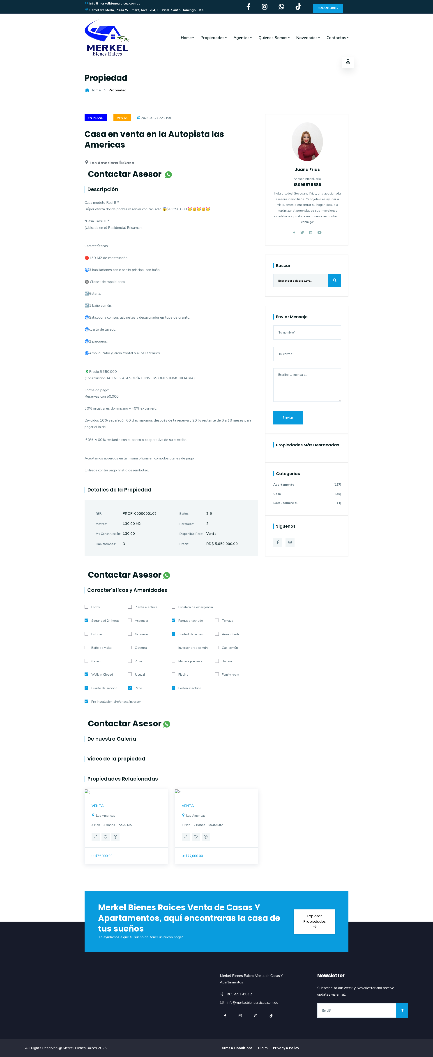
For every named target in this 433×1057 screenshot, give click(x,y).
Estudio (96, 634)
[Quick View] (96, 837)
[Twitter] (302, 232)
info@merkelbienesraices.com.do (114, 3)
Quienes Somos (272, 37)
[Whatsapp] (281, 8)
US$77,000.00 (192, 856)
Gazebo (96, 661)
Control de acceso (191, 634)
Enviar (288, 417)
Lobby (95, 607)
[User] (348, 62)
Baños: (184, 514)
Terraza (227, 621)
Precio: (184, 544)
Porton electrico (189, 688)
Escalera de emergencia (195, 607)
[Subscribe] (402, 1010)
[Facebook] (248, 8)
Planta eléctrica (146, 607)
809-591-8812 (328, 8)
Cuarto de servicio (104, 688)
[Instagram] (265, 8)
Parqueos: (187, 524)
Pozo (138, 661)
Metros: (101, 524)
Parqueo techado (190, 621)
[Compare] (115, 837)
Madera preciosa (190, 661)
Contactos (336, 37)
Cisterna (141, 648)
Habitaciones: (106, 544)
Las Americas (105, 816)
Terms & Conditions (236, 1048)
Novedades (307, 37)
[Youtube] (319, 232)
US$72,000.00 (102, 856)
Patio (138, 688)
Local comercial (307, 503)
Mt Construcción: (108, 534)
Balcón (227, 661)
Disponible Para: (191, 534)
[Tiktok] (298, 8)
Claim (263, 1048)
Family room (230, 674)
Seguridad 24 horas (105, 621)
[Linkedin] (311, 232)
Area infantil (231, 634)
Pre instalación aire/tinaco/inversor (116, 702)
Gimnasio (141, 634)
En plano (96, 118)
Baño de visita (101, 648)
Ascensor (141, 621)
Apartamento (307, 484)
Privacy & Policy (286, 1048)
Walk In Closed (102, 674)
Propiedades (212, 37)
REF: (99, 514)
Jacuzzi (140, 674)
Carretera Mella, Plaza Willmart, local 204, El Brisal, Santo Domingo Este (146, 10)
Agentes (241, 37)
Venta (122, 118)
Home (186, 37)
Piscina (183, 674)
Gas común (230, 648)
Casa (307, 494)
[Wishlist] (105, 837)
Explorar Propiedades (314, 918)
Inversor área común (193, 648)
